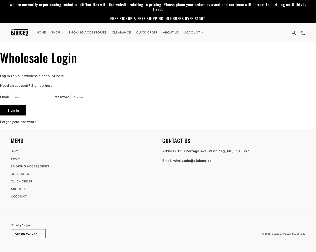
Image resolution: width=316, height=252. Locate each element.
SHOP (15, 159)
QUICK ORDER (21, 181)
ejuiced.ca (277, 233)
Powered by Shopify (294, 233)
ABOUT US (19, 189)
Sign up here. (42, 85)
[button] (57, 32)
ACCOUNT (19, 196)
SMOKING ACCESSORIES (30, 166)
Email (4, 97)
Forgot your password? (19, 122)
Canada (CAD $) (26, 233)
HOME (15, 151)
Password (61, 97)
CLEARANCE (20, 174)
